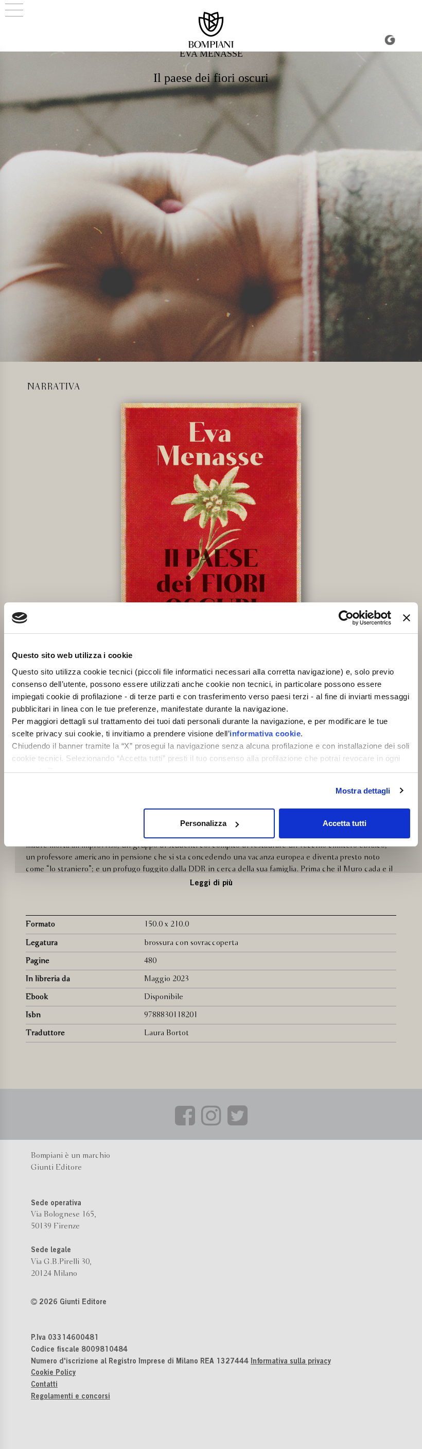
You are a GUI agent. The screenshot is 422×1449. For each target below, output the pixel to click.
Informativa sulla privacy (291, 1362)
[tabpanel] (211, 529)
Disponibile (163, 997)
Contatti (44, 1385)
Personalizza (203, 823)
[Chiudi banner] (406, 617)
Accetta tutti (344, 823)
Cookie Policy (53, 1373)
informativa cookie (265, 733)
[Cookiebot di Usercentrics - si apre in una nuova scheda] (346, 618)
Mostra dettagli (363, 790)
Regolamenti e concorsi (70, 1397)
